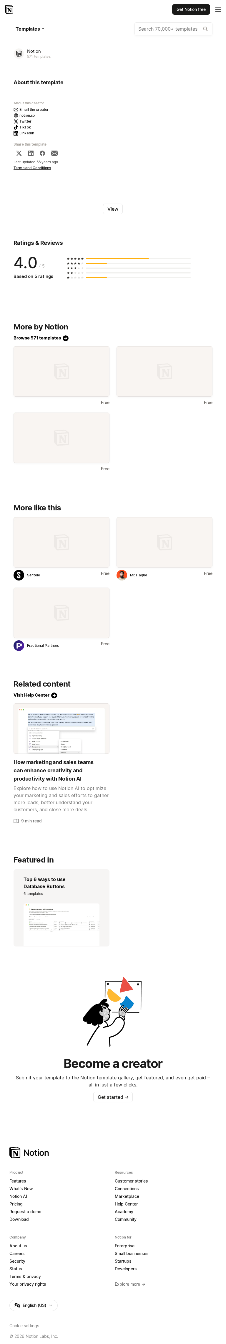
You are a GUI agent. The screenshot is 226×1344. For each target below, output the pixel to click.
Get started (113, 1097)
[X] (19, 153)
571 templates (39, 56)
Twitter (25, 121)
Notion (34, 51)
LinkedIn (26, 133)
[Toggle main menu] (218, 9)
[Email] (54, 153)
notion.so (27, 115)
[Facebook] (42, 153)
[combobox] (173, 28)
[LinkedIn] (31, 153)
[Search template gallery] (205, 29)
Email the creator (34, 109)
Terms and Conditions (32, 168)
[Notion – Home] (9, 9)
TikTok (25, 127)
